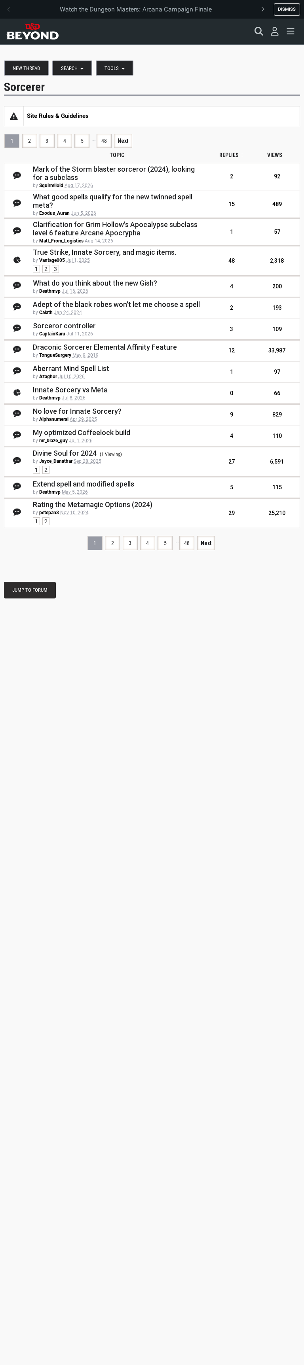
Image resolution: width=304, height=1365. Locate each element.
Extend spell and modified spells (83, 484)
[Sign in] (275, 31)
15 (231, 204)
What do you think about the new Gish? (95, 283)
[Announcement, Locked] (14, 116)
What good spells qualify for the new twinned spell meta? (112, 201)
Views (274, 155)
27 (231, 461)
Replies (229, 155)
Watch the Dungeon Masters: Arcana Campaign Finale (136, 9)
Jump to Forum (30, 590)
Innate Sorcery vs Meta (70, 390)
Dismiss (287, 9)
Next (123, 141)
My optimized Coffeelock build (81, 432)
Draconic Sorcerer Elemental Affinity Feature (105, 347)
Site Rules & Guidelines (58, 115)
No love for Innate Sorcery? (77, 411)
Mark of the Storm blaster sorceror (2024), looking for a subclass (114, 173)
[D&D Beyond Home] (32, 31)
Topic (117, 155)
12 (231, 350)
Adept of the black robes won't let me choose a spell (116, 304)
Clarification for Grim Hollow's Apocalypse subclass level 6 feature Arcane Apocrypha (115, 228)
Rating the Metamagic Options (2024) (92, 504)
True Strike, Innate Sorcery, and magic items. (104, 252)
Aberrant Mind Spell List (71, 368)
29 (231, 513)
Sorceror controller (64, 326)
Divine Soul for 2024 (65, 453)
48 (104, 141)
